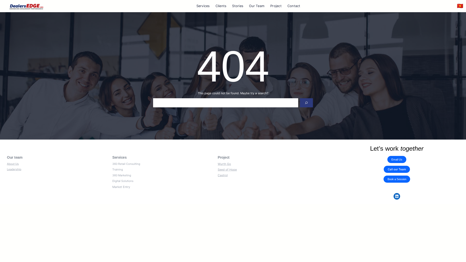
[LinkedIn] (397, 196)
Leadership (14, 169)
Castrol (223, 175)
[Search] (306, 102)
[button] (460, 6)
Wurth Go (224, 164)
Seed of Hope (227, 169)
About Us (13, 164)
